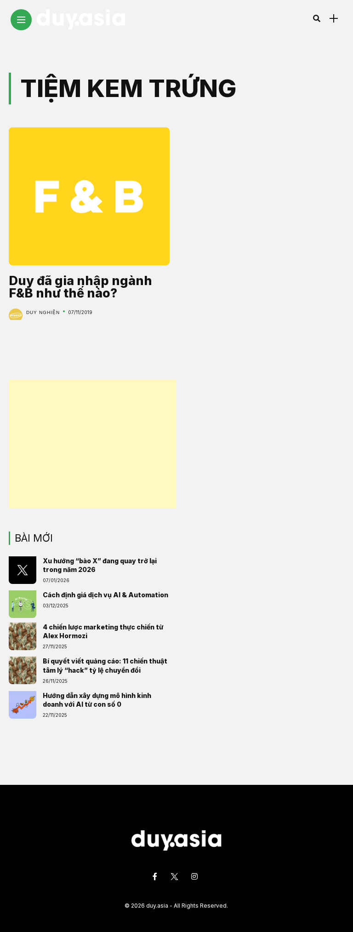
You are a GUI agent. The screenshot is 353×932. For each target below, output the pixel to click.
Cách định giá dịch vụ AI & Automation (105, 595)
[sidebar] (334, 19)
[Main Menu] (21, 20)
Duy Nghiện (43, 312)
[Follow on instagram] (195, 876)
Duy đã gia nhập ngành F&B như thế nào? (80, 287)
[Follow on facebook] (156, 876)
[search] (316, 18)
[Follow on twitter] (175, 876)
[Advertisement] (92, 444)
